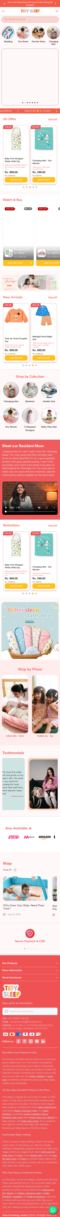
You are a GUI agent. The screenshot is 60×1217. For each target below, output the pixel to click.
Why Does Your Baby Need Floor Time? (23, 907)
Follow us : (8, 1041)
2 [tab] (25, 102)
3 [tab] (27, 102)
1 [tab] (22, 102)
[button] (23, 187)
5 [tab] (32, 102)
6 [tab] (34, 102)
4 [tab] (29, 102)
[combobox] (32, 20)
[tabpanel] (30, 77)
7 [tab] (37, 102)
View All (52, 119)
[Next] (55, 3)
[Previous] (4, 3)
